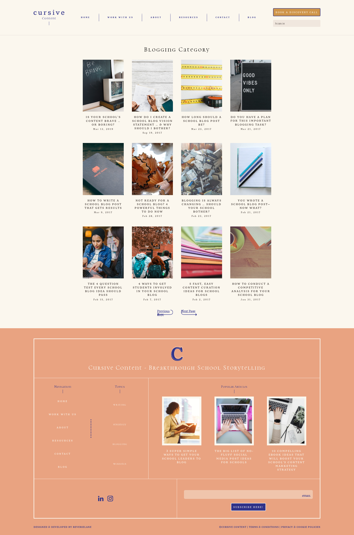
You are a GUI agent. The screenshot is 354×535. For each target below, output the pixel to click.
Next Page (188, 311)
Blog (252, 17)
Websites (119, 463)
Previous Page (163, 313)
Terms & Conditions (264, 527)
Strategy (119, 424)
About (156, 17)
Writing (119, 404)
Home (85, 17)
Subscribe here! (248, 507)
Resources (188, 17)
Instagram (110, 498)
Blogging (119, 444)
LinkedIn (101, 498)
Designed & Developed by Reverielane (63, 527)
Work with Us (120, 17)
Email (306, 495)
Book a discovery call (297, 12)
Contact (223, 17)
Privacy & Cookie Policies (300, 527)
